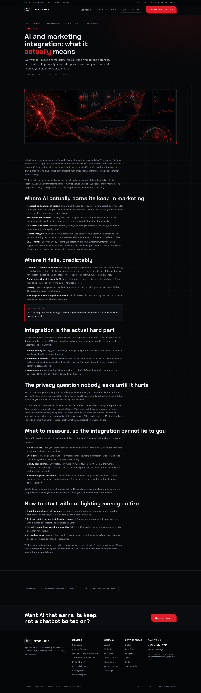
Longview (129, 653)
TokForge (108, 670)
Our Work (108, 653)
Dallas (128, 645)
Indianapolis (131, 666)
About (114, 9)
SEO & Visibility (78, 588)
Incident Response (80, 649)
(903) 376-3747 (131, 9)
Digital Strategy (79, 662)
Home (26, 23)
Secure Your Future (161, 9)
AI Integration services (52, 588)
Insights (102, 9)
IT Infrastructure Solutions (84, 657)
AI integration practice (88, 419)
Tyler (127, 657)
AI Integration (78, 670)
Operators (109, 662)
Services (87, 9)
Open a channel (164, 618)
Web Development (80, 674)
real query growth (75, 249)
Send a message (155, 649)
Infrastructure (111, 657)
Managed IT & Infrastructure (85, 653)
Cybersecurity (78, 645)
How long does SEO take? (104, 588)
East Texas (130, 649)
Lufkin (128, 662)
